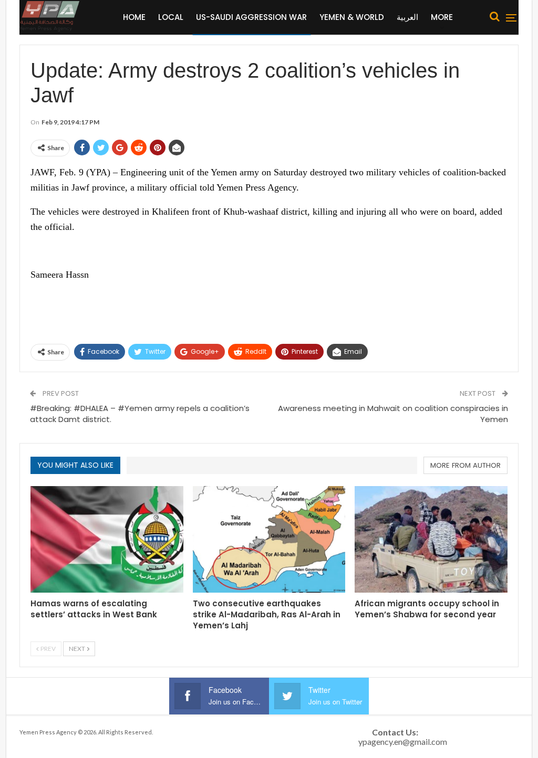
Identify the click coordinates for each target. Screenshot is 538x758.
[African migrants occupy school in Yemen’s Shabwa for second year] (431, 539)
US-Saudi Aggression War (251, 17)
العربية (407, 17)
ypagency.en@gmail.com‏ (402, 741)
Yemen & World (351, 17)
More (442, 17)
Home (134, 17)
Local (170, 17)
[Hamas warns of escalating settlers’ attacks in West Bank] (106, 539)
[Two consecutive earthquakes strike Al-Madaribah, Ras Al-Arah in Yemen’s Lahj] (269, 539)
